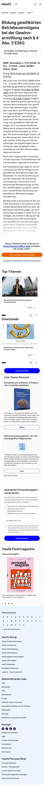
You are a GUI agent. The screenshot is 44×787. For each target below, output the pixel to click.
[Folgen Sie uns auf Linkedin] (3, 728)
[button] (22, 255)
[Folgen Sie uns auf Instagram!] (10, 728)
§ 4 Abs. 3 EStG (21, 98)
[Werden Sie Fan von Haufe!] (14, 728)
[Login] (40, 4)
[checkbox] (5, 526)
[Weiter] (36, 315)
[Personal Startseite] (7, 4)
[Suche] (35, 4)
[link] (5, 12)
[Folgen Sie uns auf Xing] (7, 728)
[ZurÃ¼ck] (31, 315)
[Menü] (16, 4)
